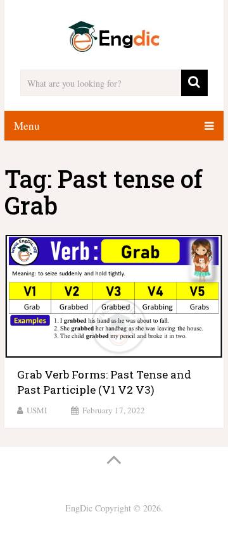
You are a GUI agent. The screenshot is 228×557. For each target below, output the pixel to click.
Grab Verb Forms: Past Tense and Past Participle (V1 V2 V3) (104, 382)
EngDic (78, 508)
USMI (37, 410)
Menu (27, 125)
